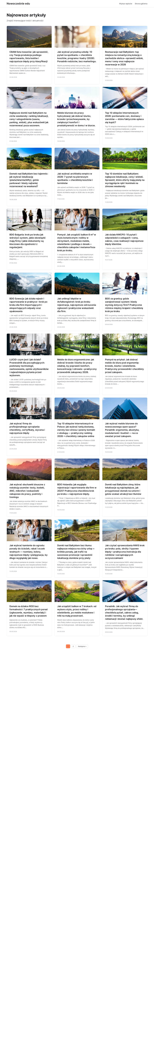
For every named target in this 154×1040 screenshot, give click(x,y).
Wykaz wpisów (125, 3)
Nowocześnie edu (18, 3)
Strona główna (141, 3)
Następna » (82, 646)
